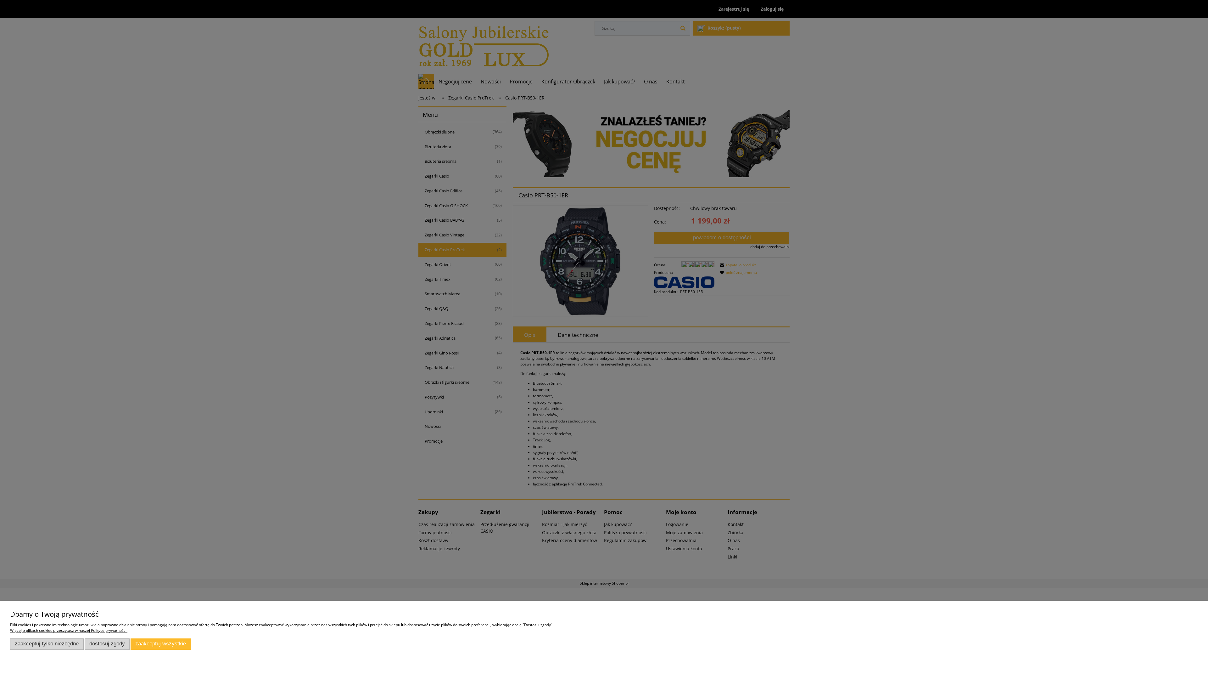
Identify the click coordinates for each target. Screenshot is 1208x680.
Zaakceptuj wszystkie (160, 644)
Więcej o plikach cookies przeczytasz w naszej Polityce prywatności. (68, 630)
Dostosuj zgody (107, 644)
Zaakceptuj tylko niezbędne (47, 644)
